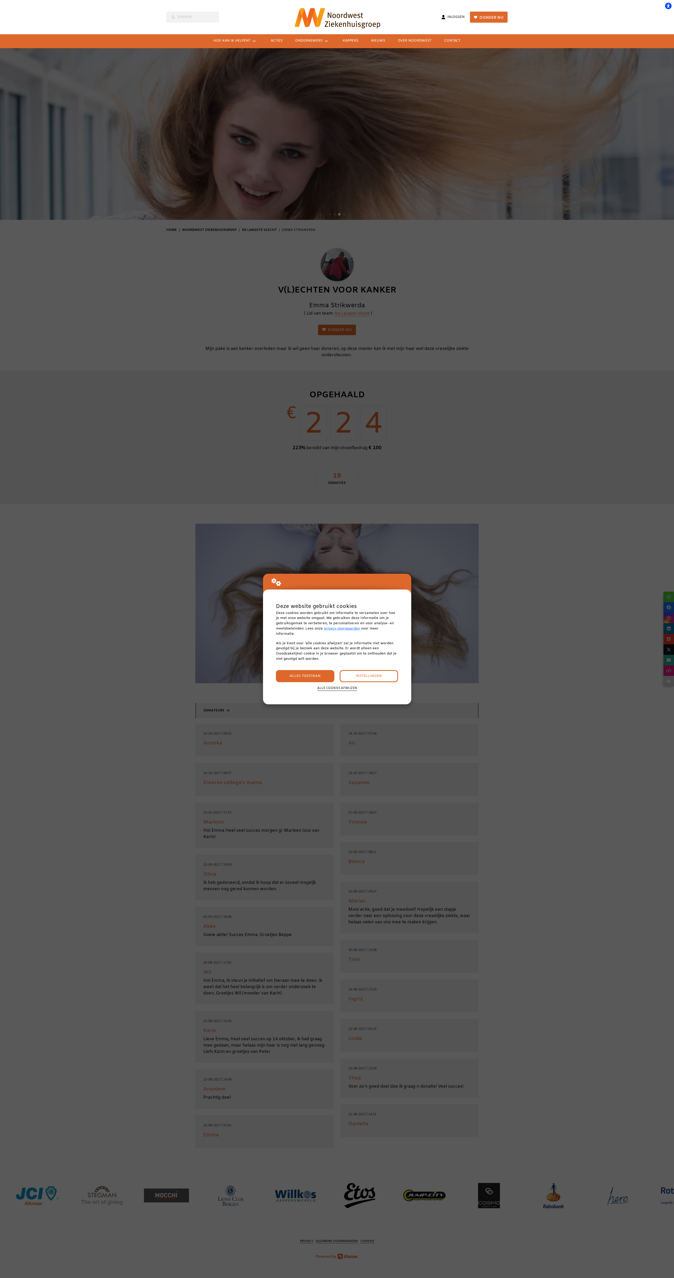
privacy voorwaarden (342, 628)
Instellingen (369, 676)
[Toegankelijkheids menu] (668, 6)
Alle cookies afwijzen (337, 688)
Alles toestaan (305, 676)
